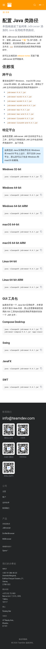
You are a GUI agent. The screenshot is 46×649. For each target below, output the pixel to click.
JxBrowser (6, 528)
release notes (24, 55)
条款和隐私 (23, 639)
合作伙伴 (5, 502)
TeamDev (21, 643)
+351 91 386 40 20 (9, 573)
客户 (4, 497)
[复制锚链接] (16, 66)
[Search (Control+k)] (34, 4)
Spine (4, 551)
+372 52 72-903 (8, 593)
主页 (4, 491)
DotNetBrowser (8, 533)
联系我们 (5, 508)
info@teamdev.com (18, 418)
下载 (24, 40)
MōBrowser (6, 539)
